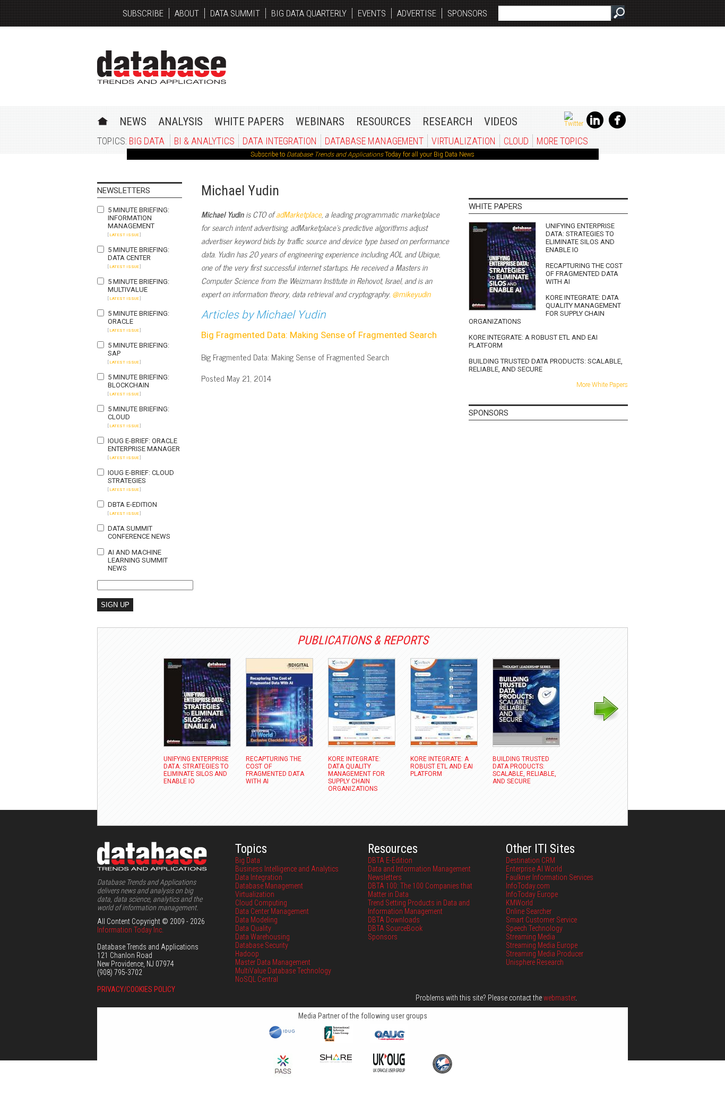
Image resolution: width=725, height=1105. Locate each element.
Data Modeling (256, 920)
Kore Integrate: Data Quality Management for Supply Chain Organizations (545, 309)
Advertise (416, 13)
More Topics (562, 140)
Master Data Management (272, 962)
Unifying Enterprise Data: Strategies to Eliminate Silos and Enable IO (580, 238)
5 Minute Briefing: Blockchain (138, 381)
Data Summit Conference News (139, 532)
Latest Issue (124, 234)
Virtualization (463, 140)
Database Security (261, 945)
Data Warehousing (262, 937)
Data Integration (280, 140)
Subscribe (143, 13)
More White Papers (602, 385)
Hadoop (247, 953)
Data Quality (253, 928)
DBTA (161, 67)
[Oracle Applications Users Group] (389, 1040)
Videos (500, 121)
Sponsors (467, 13)
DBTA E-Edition (132, 504)
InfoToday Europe (532, 894)
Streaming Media (530, 937)
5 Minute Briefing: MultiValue (138, 285)
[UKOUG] (389, 1069)
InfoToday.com (528, 886)
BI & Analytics (204, 140)
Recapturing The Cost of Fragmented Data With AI (584, 274)
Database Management (374, 140)
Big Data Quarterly (309, 13)
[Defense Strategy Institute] (442, 1072)
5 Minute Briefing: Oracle (138, 317)
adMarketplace (299, 214)
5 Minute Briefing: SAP (138, 349)
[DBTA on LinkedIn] (594, 126)
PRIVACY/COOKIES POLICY (136, 989)
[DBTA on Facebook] (617, 126)
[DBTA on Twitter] (573, 123)
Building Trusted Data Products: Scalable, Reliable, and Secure (546, 365)
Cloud (516, 140)
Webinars (320, 121)
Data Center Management (272, 911)
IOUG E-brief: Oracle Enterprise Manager (144, 445)
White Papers (249, 121)
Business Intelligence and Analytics (287, 869)
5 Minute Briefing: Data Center (138, 254)
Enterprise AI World (534, 869)
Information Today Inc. (130, 930)
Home (102, 119)
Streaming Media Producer (544, 953)
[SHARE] (336, 1060)
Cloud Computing (261, 903)
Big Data (147, 140)
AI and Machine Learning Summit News (138, 560)
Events (372, 13)
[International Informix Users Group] (336, 1040)
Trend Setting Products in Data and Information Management (419, 907)
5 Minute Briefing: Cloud (138, 413)
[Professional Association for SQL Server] (282, 1075)
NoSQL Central (256, 979)
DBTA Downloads (394, 920)
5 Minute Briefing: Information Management (138, 218)
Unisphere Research (535, 962)
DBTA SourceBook (395, 928)
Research (447, 121)
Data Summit (235, 13)
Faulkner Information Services (549, 877)
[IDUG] (283, 1037)
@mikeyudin (411, 293)
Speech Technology (534, 928)
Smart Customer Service (541, 920)
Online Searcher (528, 911)
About (187, 13)
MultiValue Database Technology (283, 970)
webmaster (559, 998)
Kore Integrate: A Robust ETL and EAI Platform (533, 341)
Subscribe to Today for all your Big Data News (362, 154)
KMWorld (519, 903)
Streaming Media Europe (541, 945)
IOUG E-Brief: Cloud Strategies (141, 477)
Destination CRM (530, 860)
